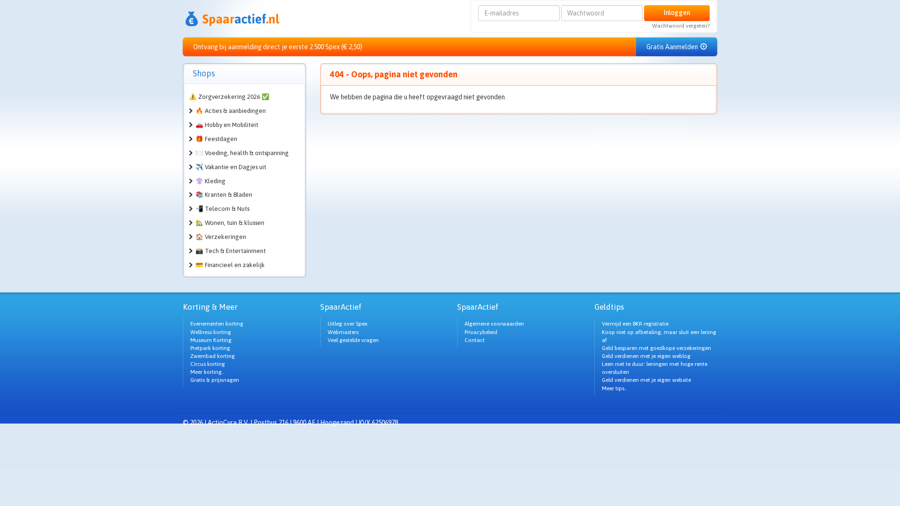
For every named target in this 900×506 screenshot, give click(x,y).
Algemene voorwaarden (494, 323)
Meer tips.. (614, 388)
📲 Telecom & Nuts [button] (222, 208)
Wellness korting (210, 332)
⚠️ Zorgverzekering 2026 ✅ (229, 96)
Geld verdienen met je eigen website (646, 380)
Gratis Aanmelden (672, 47)
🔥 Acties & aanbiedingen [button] (230, 110)
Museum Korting (211, 340)
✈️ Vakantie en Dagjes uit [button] (230, 167)
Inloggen (677, 12)
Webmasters (343, 332)
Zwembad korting (212, 356)
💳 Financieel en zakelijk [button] (230, 264)
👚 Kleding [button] (210, 181)
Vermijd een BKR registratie (635, 323)
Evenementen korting (216, 323)
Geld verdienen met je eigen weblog (646, 356)
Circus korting (207, 364)
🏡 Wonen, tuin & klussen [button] (229, 222)
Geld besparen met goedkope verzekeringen (656, 348)
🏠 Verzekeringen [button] (220, 236)
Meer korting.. (207, 372)
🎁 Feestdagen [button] (216, 138)
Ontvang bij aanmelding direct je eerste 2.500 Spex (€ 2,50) (277, 47)
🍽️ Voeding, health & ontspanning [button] (242, 152)
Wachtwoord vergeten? (681, 26)
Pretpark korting (210, 348)
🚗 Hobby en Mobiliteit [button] (226, 124)
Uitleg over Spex (348, 323)
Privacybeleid (481, 332)
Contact (475, 340)
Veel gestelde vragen (353, 340)
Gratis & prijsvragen (214, 380)
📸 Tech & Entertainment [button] (230, 250)
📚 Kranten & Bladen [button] (223, 194)
